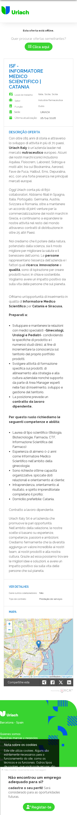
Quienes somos (10, 734)
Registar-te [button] (41, 807)
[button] (38, 644)
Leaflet (25, 676)
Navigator (67, 676)
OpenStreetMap (41, 676)
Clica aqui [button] (40, 47)
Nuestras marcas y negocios (19, 738)
